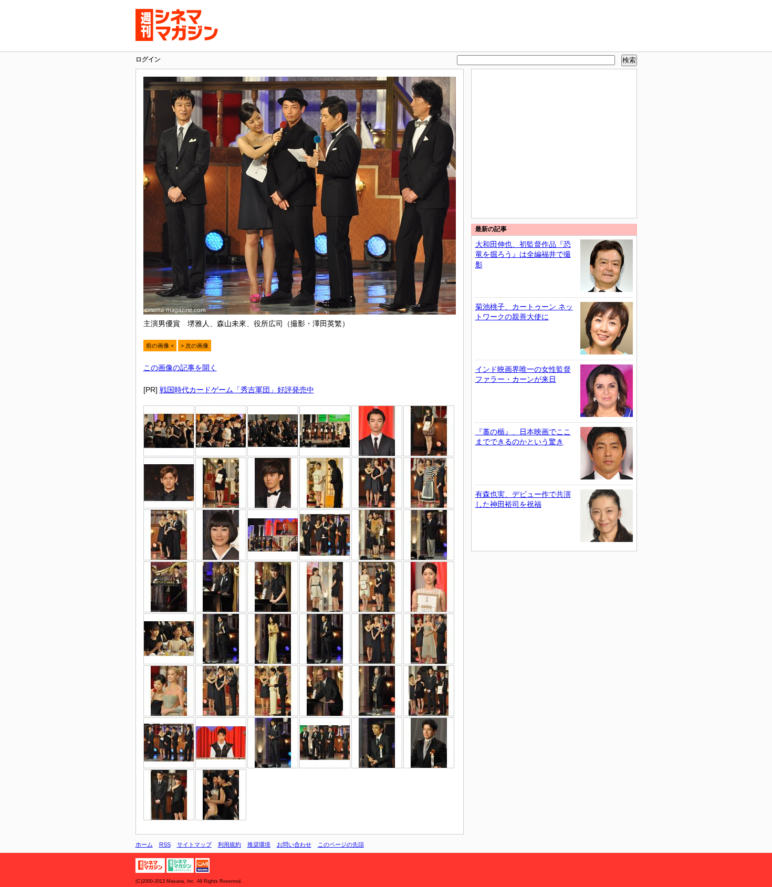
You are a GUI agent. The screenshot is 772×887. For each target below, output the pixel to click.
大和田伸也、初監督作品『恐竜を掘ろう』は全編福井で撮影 (523, 254)
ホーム (144, 844)
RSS (165, 844)
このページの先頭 (341, 844)
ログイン (148, 59)
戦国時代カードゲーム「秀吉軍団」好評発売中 (237, 389)
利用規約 (229, 844)
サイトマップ (194, 844)
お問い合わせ (294, 844)
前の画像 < (160, 345)
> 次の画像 (194, 345)
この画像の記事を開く (180, 367)
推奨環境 (258, 844)
